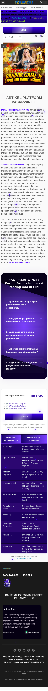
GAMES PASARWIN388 (34, 662)
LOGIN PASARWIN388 (12, 657)
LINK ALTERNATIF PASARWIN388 (23, 659)
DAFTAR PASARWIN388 (34, 657)
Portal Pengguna (22, 8)
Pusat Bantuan (36, 8)
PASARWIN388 (19, 18)
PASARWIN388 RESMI (13, 662)
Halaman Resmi (7, 8)
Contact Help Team (24, 558)
